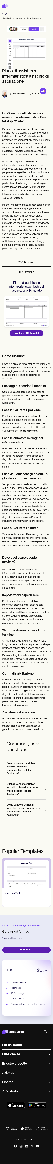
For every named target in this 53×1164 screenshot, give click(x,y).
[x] (32, 1146)
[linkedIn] (26, 1146)
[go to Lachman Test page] (26, 873)
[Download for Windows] (37, 1105)
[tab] (26, 262)
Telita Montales (18, 94)
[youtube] (37, 1146)
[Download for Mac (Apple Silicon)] (16, 1105)
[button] (48, 6)
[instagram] (21, 1146)
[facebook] (15, 1146)
